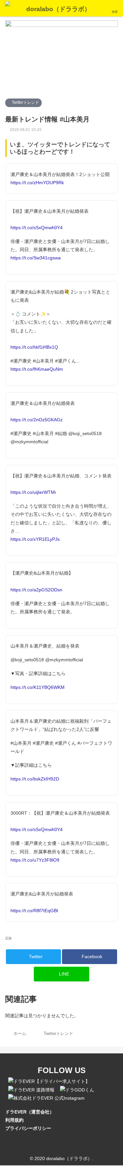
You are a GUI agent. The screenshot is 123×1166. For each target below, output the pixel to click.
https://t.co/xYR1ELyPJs (35, 539)
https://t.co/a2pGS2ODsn (36, 589)
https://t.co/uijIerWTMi (33, 492)
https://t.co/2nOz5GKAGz (36, 419)
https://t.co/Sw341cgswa (35, 257)
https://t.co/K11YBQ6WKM (37, 687)
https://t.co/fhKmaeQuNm (36, 369)
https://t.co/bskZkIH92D (34, 778)
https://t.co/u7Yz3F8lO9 (34, 860)
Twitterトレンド (25, 102)
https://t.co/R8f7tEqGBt (34, 910)
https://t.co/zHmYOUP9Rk (37, 182)
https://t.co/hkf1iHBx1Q (34, 347)
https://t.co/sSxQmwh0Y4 (36, 227)
